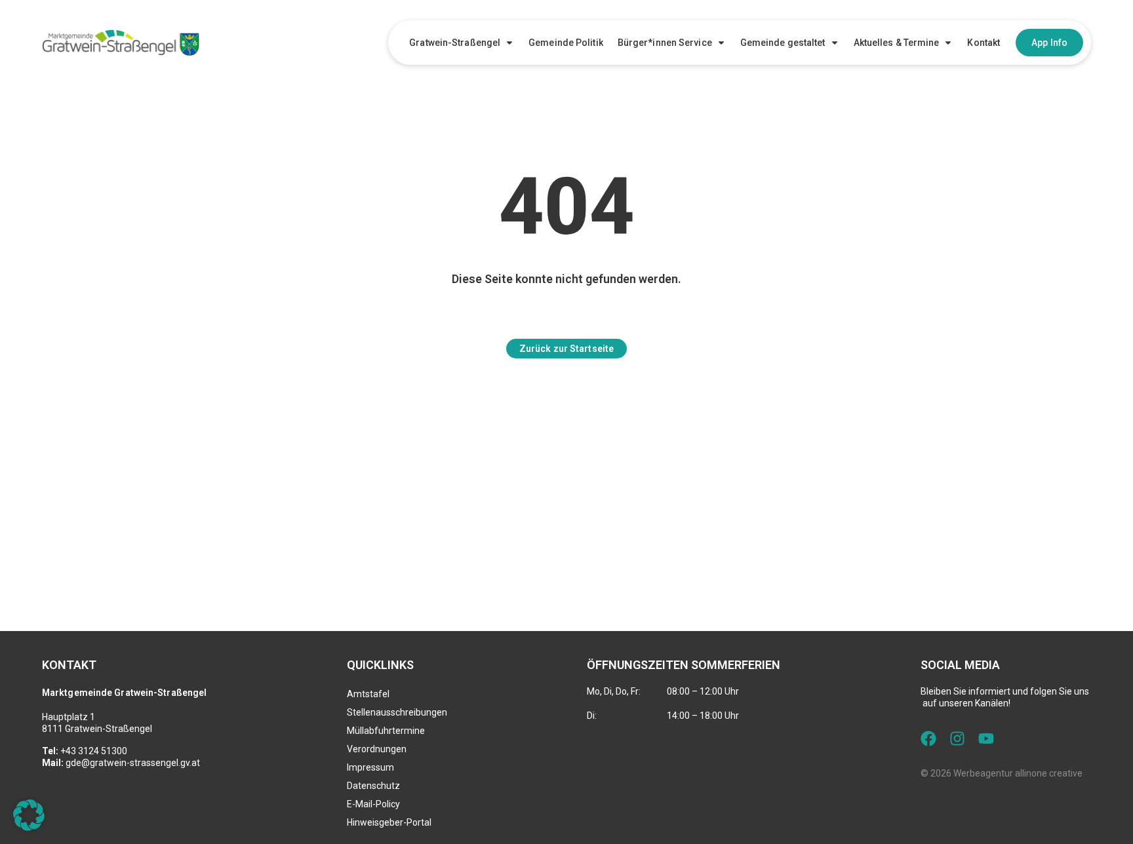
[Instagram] (957, 738)
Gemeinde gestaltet (782, 42)
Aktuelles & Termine (897, 42)
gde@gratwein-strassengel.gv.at (133, 763)
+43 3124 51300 (93, 751)
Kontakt (983, 42)
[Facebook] (928, 738)
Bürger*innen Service (665, 42)
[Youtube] (986, 738)
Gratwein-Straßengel (454, 42)
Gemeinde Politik (565, 42)
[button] (29, 815)
